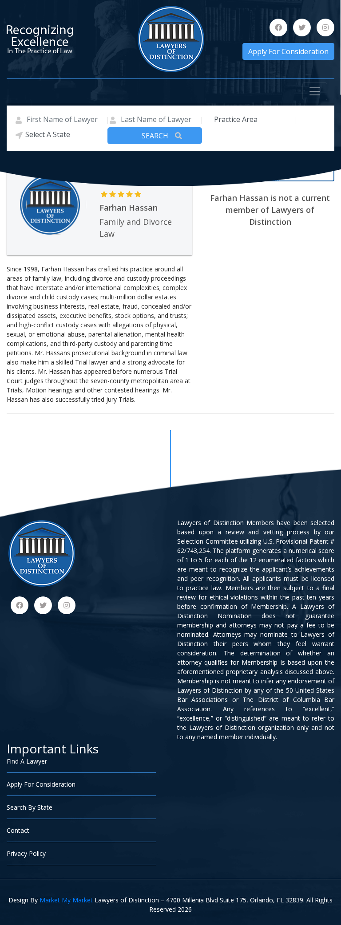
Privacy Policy (26, 853)
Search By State (29, 807)
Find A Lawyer (27, 761)
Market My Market (66, 900)
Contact (18, 830)
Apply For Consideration (288, 51)
